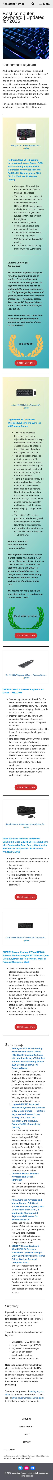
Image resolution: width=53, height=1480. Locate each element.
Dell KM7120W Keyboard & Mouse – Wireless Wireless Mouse (26, 675)
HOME (26, 1434)
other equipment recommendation (28, 1398)
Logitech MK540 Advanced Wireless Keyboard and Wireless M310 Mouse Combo (24, 422)
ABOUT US (26, 1419)
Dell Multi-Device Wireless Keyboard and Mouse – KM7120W (25, 1176)
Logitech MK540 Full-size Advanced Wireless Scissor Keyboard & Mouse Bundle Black (26, 405)
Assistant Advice (14, 3)
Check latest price (26, 363)
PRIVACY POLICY (26, 1427)
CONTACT (26, 1442)
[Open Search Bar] (33, 4)
